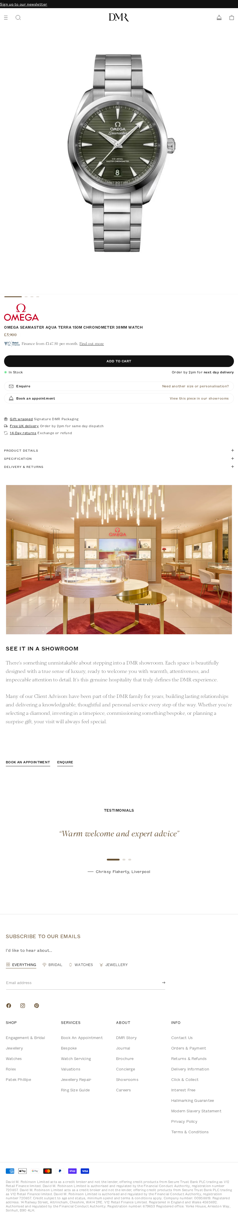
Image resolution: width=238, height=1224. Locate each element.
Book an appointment (28, 762)
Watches (14, 1058)
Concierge (125, 1069)
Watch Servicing (76, 1058)
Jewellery (14, 1048)
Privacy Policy (184, 1121)
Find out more (92, 343)
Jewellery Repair (76, 1079)
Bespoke (69, 1048)
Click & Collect (185, 1079)
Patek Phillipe (18, 1079)
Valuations (70, 1069)
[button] (230, 17)
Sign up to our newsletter (23, 4)
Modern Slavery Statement (196, 1111)
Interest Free (183, 1090)
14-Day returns (23, 433)
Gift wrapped (21, 419)
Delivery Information (190, 1069)
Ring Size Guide (75, 1090)
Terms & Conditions (190, 1131)
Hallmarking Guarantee (192, 1100)
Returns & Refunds (189, 1058)
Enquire (65, 762)
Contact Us (182, 1037)
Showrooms (127, 1079)
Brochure (125, 1058)
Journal (123, 1048)
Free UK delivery (24, 426)
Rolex (11, 1069)
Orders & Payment (188, 1048)
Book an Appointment (82, 1037)
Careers (123, 1090)
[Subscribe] (159, 982)
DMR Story (126, 1037)
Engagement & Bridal (25, 1037)
